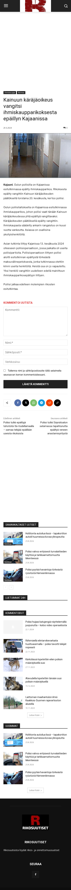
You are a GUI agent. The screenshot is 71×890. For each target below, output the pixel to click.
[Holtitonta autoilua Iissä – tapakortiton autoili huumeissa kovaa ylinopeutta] (13, 538)
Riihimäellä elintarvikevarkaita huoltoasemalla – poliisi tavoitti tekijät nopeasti (46, 644)
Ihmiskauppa (9, 92)
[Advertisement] (35, 49)
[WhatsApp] (33, 402)
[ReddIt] (49, 402)
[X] (25, 402)
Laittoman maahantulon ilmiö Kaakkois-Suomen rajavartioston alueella (43, 700)
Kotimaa (21, 92)
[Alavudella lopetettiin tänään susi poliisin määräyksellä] (13, 683)
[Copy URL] (57, 402)
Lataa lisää (34, 715)
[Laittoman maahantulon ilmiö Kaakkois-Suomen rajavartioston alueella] (13, 702)
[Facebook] (17, 402)
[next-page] (11, 587)
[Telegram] (41, 402)
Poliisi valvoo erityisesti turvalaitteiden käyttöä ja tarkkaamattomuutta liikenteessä (46, 555)
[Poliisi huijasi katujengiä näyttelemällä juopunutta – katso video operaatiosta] (13, 627)
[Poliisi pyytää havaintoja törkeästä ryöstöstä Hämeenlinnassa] (13, 575)
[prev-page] (5, 587)
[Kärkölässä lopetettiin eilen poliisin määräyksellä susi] (13, 664)
